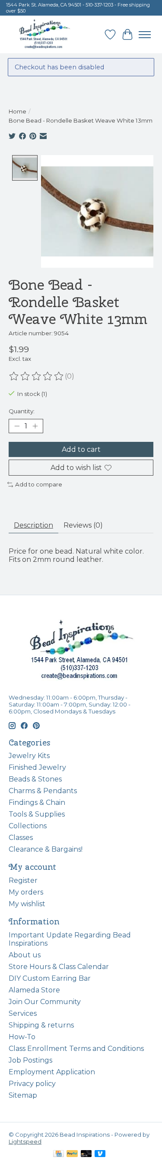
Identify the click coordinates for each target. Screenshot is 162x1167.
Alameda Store (34, 990)
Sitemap (23, 1095)
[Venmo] (100, 1154)
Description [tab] (33, 525)
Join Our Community (45, 1002)
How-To (22, 1037)
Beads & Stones (35, 779)
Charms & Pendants (43, 791)
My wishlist (27, 904)
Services (23, 1013)
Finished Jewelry (37, 767)
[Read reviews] (37, 376)
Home (17, 111)
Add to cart (81, 449)
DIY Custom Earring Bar (50, 978)
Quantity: (22, 411)
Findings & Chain (37, 802)
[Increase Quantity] (35, 425)
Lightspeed (25, 1141)
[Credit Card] (58, 1154)
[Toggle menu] (144, 34)
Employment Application (52, 1072)
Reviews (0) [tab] (83, 525)
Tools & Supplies (37, 814)
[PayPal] (72, 1154)
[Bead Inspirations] (44, 34)
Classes (21, 837)
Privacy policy (32, 1083)
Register (23, 880)
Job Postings (30, 1060)
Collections (28, 826)
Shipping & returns (41, 1025)
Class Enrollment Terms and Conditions (76, 1048)
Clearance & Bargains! (46, 849)
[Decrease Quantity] (16, 425)
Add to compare (38, 484)
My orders (26, 892)
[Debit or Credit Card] (86, 1154)
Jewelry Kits (29, 756)
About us (25, 955)
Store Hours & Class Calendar (59, 967)
